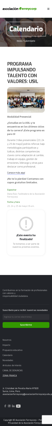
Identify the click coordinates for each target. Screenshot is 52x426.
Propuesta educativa (12, 350)
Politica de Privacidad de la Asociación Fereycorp (28, 421)
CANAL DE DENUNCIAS (13, 370)
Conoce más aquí (16, 172)
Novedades (8, 360)
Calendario (8, 355)
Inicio (19, 40)
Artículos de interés (12, 365)
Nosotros (7, 340)
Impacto (6, 345)
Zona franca (10, 375)
